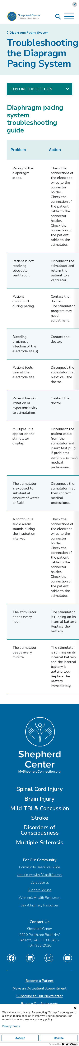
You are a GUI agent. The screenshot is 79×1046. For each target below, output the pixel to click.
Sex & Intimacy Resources (40, 905)
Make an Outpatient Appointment (40, 988)
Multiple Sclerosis (39, 842)
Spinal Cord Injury (39, 789)
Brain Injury (39, 799)
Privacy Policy (11, 1026)
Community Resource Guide (39, 867)
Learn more (23, 4)
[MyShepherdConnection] (24, 17)
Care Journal (39, 882)
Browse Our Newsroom (39, 1003)
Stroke (39, 818)
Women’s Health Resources (39, 897)
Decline (59, 1038)
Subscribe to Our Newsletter (39, 996)
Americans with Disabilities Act (39, 874)
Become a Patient (39, 980)
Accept (20, 1038)
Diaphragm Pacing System (29, 33)
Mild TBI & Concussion (39, 808)
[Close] (74, 4)
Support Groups (39, 890)
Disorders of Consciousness (40, 830)
